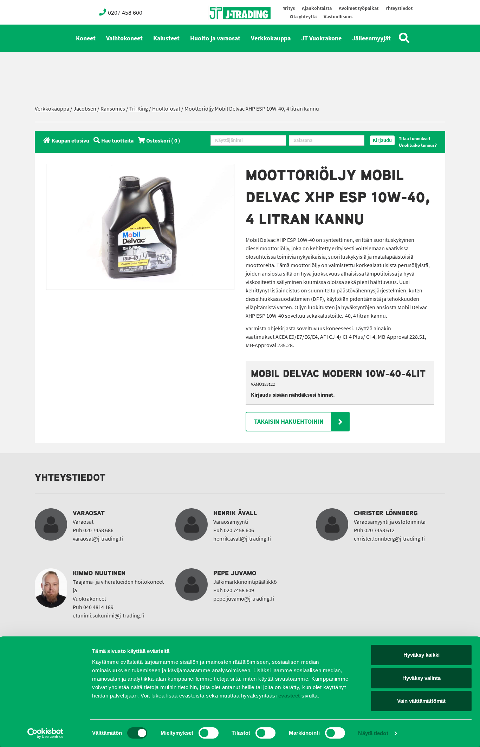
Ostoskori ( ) (163, 140)
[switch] (209, 733)
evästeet (288, 696)
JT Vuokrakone (321, 38)
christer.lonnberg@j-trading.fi (389, 538)
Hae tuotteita (117, 140)
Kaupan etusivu (70, 140)
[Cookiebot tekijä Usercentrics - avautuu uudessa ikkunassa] (45, 733)
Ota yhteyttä (303, 16)
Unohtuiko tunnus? (418, 145)
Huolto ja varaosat (215, 38)
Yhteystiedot (399, 8)
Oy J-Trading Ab (227, 28)
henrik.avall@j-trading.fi (242, 538)
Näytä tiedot (373, 733)
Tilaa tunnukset (414, 138)
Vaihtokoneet (124, 38)
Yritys (289, 8)
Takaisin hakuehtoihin (289, 421)
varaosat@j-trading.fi (98, 538)
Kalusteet (166, 38)
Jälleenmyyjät (371, 38)
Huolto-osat (166, 108)
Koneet (86, 38)
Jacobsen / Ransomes (99, 108)
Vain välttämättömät (421, 701)
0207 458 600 (125, 12)
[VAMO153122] (140, 226)
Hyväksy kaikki (421, 655)
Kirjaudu (382, 140)
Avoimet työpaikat (358, 8)
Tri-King (138, 108)
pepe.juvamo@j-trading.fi (243, 598)
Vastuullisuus (338, 16)
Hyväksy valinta (421, 678)
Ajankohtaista (317, 8)
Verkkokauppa (271, 38)
